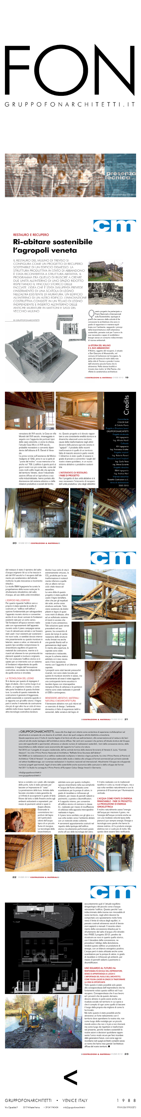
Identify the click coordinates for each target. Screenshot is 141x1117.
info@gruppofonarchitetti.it (74, 1107)
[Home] (69, 75)
